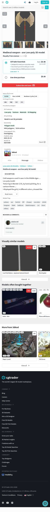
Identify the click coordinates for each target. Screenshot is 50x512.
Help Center (6, 401)
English (28, 495)
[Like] (9, 90)
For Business (6, 409)
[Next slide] (45, 26)
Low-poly (7, 112)
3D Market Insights (8, 439)
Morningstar (42, 273)
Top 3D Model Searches (10, 447)
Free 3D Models (7, 420)
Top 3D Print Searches (9, 451)
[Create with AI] (25, 2)
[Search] (47, 7)
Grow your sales (7, 436)
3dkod (14, 152)
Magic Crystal (6, 359)
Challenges (6, 462)
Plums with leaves (44, 316)
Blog (3, 393)
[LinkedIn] (3, 502)
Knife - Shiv (6, 316)
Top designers (7, 458)
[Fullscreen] (4, 14)
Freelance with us (8, 443)
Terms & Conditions (8, 495)
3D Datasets (6, 413)
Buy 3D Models (7, 405)
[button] (42, 7)
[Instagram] (12, 503)
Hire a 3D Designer (8, 416)
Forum (4, 466)
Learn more (13, 71)
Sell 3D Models (7, 431)
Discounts (5, 428)
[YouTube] (8, 502)
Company (5, 389)
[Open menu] (3, 2)
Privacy (19, 495)
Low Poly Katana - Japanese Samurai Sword (16, 273)
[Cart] (30, 2)
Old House (42, 359)
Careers (4, 397)
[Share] (40, 90)
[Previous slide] (4, 26)
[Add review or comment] (46, 215)
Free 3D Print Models (9, 424)
